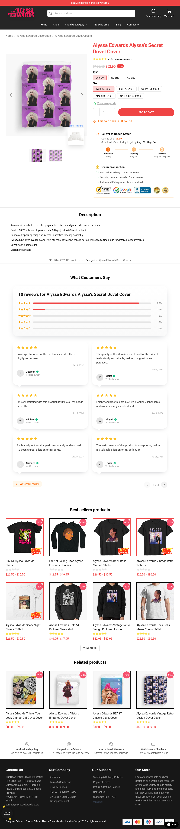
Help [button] (174, 824)
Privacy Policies (58, 787)
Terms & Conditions (60, 782)
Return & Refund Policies (106, 787)
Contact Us (99, 792)
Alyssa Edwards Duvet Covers (73, 35)
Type (95, 72)
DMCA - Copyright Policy (63, 792)
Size (95, 83)
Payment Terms (101, 782)
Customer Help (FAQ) (104, 796)
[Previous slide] (11, 95)
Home (9, 35)
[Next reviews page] (164, 485)
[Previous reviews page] (147, 485)
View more (90, 648)
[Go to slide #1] (37, 155)
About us (55, 777)
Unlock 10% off (7, 813)
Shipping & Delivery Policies (108, 777)
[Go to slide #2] (55, 155)
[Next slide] (81, 95)
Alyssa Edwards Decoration (34, 35)
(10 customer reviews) (120, 59)
